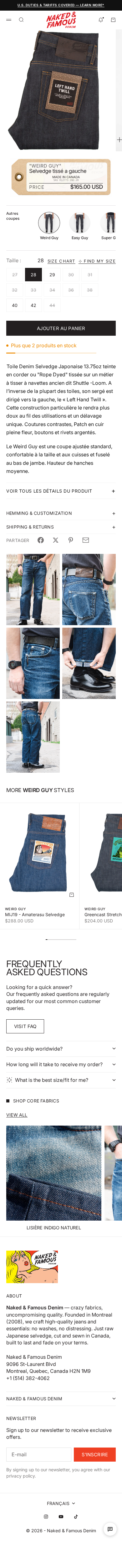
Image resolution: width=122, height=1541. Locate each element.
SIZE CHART (61, 261)
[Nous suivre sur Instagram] (45, 1516)
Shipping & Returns (30, 527)
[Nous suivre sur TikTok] (76, 1516)
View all (17, 1114)
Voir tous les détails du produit (49, 491)
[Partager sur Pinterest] (70, 540)
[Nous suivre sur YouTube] (61, 1516)
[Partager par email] (85, 540)
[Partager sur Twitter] (55, 540)
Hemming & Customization (39, 513)
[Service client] (110, 1529)
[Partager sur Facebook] (40, 540)
